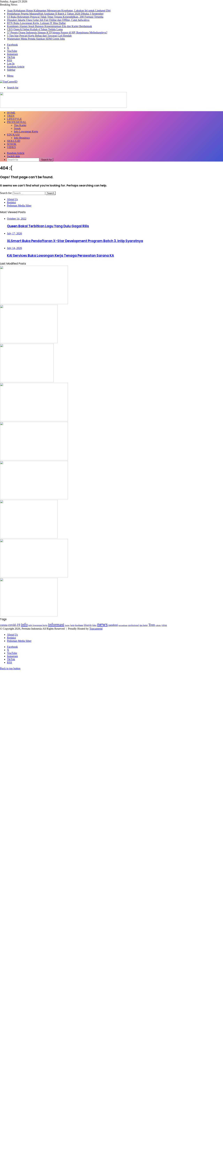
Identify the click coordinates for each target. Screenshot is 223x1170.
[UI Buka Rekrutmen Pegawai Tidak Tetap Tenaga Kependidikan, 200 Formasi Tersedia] (27, 381)
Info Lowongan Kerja (26, 131)
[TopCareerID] (8, 81)
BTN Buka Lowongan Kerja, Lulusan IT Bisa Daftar (36, 23)
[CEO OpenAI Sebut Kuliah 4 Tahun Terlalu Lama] (28, 537)
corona (3, 625)
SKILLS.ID (13, 140)
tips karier (144, 625)
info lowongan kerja (37, 625)
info (24, 624)
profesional (133, 625)
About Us (12, 199)
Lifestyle (14, 118)
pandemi (113, 625)
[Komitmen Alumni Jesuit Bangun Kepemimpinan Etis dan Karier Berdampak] (34, 498)
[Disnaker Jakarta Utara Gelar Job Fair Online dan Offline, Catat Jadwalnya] (34, 420)
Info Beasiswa (22, 137)
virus (164, 625)
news (102, 624)
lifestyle (88, 625)
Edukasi (13, 134)
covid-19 (14, 625)
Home (11, 112)
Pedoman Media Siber (19, 205)
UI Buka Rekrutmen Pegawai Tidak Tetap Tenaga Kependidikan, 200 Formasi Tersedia (55, 16)
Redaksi (11, 202)
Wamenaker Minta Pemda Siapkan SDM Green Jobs (36, 38)
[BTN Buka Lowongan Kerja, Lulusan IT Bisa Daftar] (34, 459)
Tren (10, 115)
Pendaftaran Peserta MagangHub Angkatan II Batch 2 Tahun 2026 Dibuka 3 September (55, 13)
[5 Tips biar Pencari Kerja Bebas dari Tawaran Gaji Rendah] (28, 615)
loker (94, 625)
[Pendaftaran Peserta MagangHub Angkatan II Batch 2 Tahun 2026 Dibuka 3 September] (28, 342)
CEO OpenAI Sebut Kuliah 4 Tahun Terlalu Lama (35, 29)
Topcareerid (95, 628)
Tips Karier (20, 125)
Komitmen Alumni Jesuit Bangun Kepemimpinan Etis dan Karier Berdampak (49, 26)
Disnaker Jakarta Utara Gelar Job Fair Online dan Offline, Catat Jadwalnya (48, 19)
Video (11, 147)
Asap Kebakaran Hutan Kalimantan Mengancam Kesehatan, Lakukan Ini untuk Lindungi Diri (58, 10)
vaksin (158, 625)
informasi (56, 624)
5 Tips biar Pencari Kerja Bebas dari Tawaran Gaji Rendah (39, 35)
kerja (72, 625)
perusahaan (123, 625)
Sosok (17, 128)
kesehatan (79, 625)
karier (67, 625)
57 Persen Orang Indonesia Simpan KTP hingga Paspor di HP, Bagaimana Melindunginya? (57, 32)
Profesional (16, 122)
